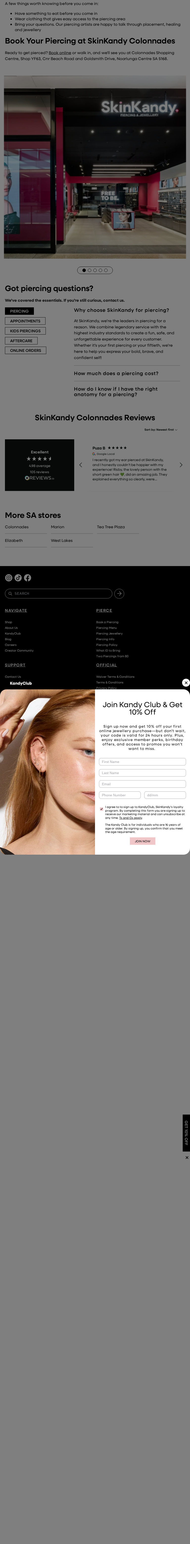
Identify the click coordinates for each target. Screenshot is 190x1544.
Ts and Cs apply (130, 818)
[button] (186, 683)
